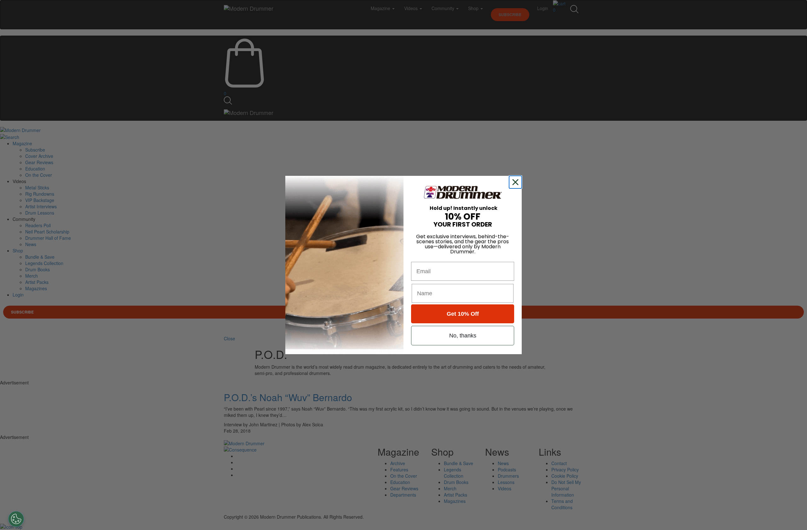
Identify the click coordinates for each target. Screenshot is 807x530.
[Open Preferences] (16, 519)
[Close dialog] (517, 182)
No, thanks (462, 335)
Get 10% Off (463, 314)
